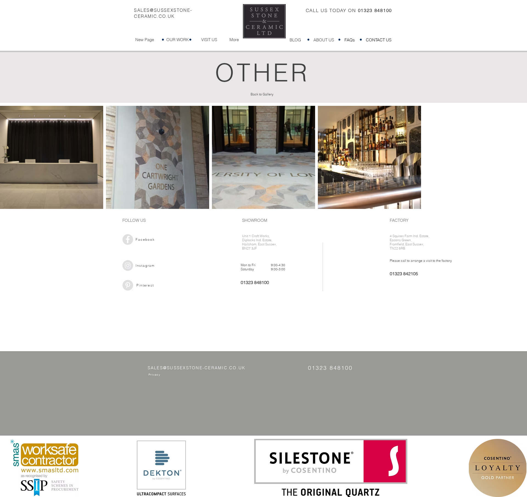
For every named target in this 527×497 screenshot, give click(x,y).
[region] (170, 248)
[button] (177, 40)
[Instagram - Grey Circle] (127, 265)
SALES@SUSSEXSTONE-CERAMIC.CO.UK (197, 367)
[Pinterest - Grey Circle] (127, 285)
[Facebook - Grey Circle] (127, 239)
